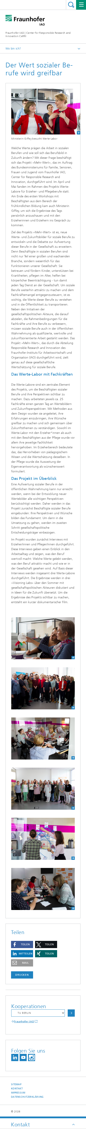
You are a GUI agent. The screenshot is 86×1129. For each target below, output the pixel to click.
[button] (22, 944)
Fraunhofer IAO (24, 1021)
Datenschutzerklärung (27, 1096)
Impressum (18, 1092)
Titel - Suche (71, 4)
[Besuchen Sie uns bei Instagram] (31, 1057)
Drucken (22, 974)
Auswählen (71, 1013)
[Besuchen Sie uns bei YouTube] (23, 1057)
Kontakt (17, 1088)
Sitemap (16, 1084)
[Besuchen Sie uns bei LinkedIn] (14, 1057)
